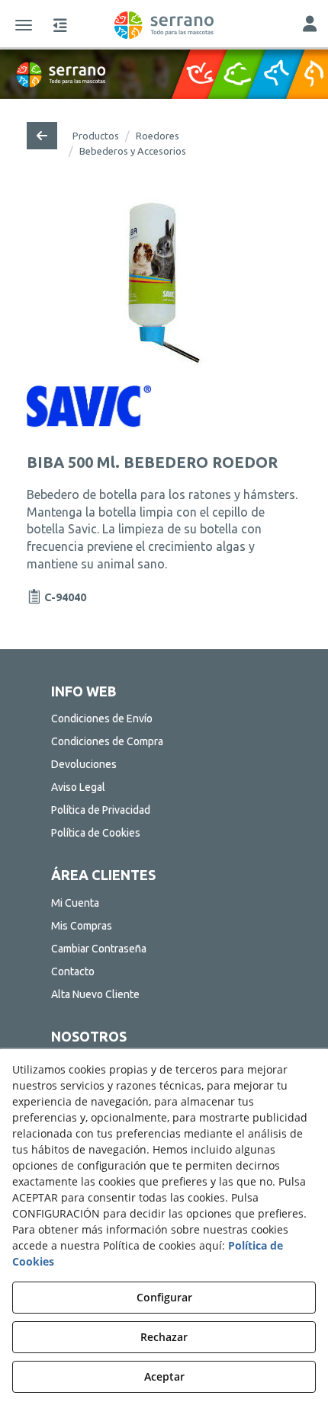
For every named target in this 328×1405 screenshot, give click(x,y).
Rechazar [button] (164, 1337)
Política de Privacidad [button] (100, 810)
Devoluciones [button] (84, 764)
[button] (164, 25)
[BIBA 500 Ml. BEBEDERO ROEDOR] (164, 283)
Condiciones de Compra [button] (107, 741)
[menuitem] (164, 718)
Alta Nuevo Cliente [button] (95, 994)
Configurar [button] (164, 1297)
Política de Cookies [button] (95, 833)
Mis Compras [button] (81, 926)
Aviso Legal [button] (78, 787)
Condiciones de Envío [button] (102, 718)
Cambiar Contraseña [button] (98, 949)
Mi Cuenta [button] (75, 903)
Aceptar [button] (164, 1376)
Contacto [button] (73, 971)
